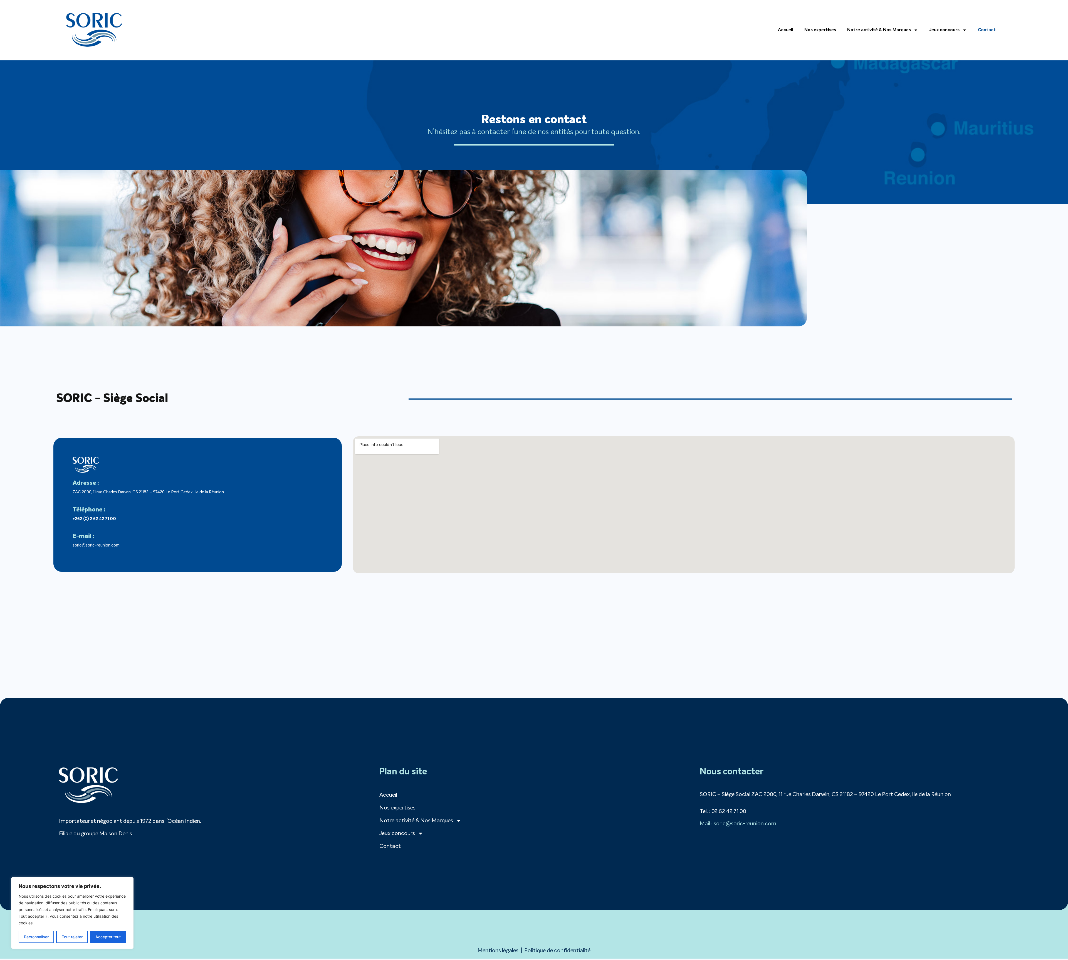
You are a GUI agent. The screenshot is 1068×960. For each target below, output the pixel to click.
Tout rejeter (72, 936)
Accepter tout (108, 936)
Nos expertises (820, 30)
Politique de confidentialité (557, 950)
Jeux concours (944, 30)
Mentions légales (498, 950)
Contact (987, 30)
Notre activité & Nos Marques (879, 30)
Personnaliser (36, 936)
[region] (72, 913)
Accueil (785, 30)
